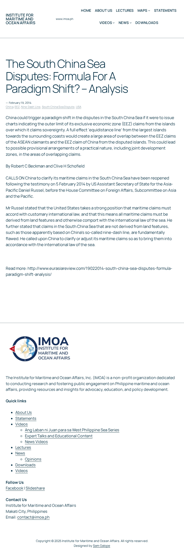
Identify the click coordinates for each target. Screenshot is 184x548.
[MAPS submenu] (149, 10)
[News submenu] (131, 23)
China (9, 107)
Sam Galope (101, 545)
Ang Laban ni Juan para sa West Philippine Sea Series (72, 430)
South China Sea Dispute (58, 107)
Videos (21, 424)
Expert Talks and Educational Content (58, 435)
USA (78, 107)
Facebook (14, 488)
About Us (23, 412)
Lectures (23, 447)
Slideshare (35, 488)
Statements (25, 418)
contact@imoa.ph (33, 517)
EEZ (17, 107)
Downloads (25, 464)
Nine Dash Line (30, 107)
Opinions (33, 459)
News (20, 453)
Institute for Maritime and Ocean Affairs (20, 18)
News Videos (36, 441)
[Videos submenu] (114, 23)
